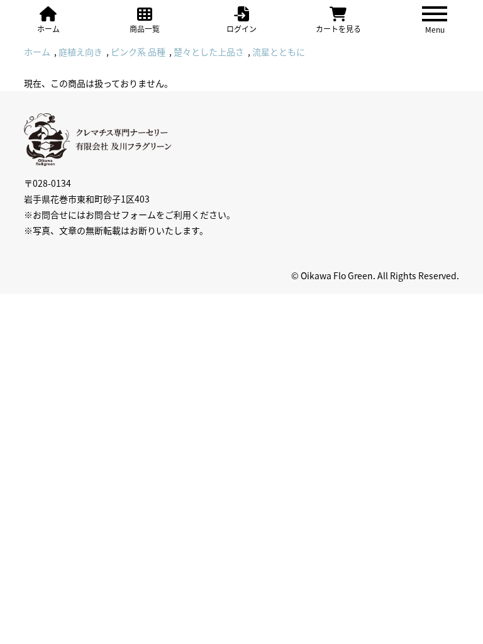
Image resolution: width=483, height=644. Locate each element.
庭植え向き (80, 51)
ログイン (241, 28)
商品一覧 (145, 28)
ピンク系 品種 (138, 51)
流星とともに (278, 51)
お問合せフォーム (121, 214)
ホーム (48, 28)
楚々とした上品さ (209, 51)
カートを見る (338, 28)
